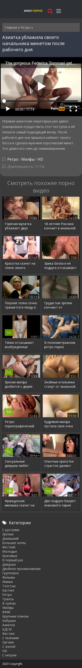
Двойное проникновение (21, 569)
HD (40, 159)
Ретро (12, 159)
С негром (9, 655)
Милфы (27, 159)
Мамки (7, 581)
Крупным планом (15, 616)
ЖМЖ (6, 612)
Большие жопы (14, 543)
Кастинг (8, 590)
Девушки (9, 564)
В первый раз (12, 560)
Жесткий (8, 547)
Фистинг (8, 633)
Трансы (8, 599)
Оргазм (8, 642)
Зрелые (8, 534)
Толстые (9, 586)
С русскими (10, 530)
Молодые (9, 551)
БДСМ (7, 629)
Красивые (9, 556)
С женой (8, 646)
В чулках (9, 603)
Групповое (10, 573)
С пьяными (10, 638)
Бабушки (9, 620)
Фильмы (8, 577)
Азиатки (8, 625)
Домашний (10, 538)
